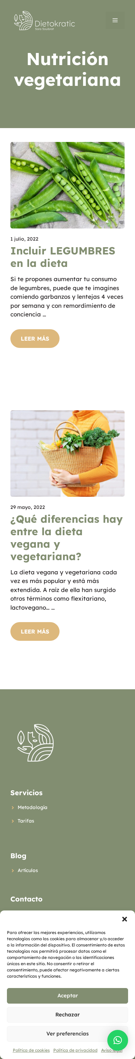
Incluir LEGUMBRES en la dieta (62, 257)
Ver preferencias (67, 1033)
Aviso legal (112, 1050)
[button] (124, 919)
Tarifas (26, 821)
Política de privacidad (75, 1050)
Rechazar (67, 1014)
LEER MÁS (35, 338)
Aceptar (67, 995)
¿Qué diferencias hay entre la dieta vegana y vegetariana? (66, 537)
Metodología (32, 807)
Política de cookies (31, 1050)
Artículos (28, 870)
